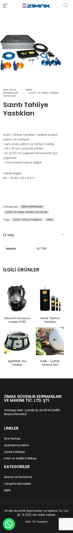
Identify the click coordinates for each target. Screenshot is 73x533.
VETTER (41, 249)
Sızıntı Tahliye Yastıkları (27, 219)
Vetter (49, 219)
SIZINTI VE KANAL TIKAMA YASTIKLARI (26, 212)
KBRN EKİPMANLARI (17, 91)
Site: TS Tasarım (36, 522)
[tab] (33, 235)
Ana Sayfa (9, 89)
